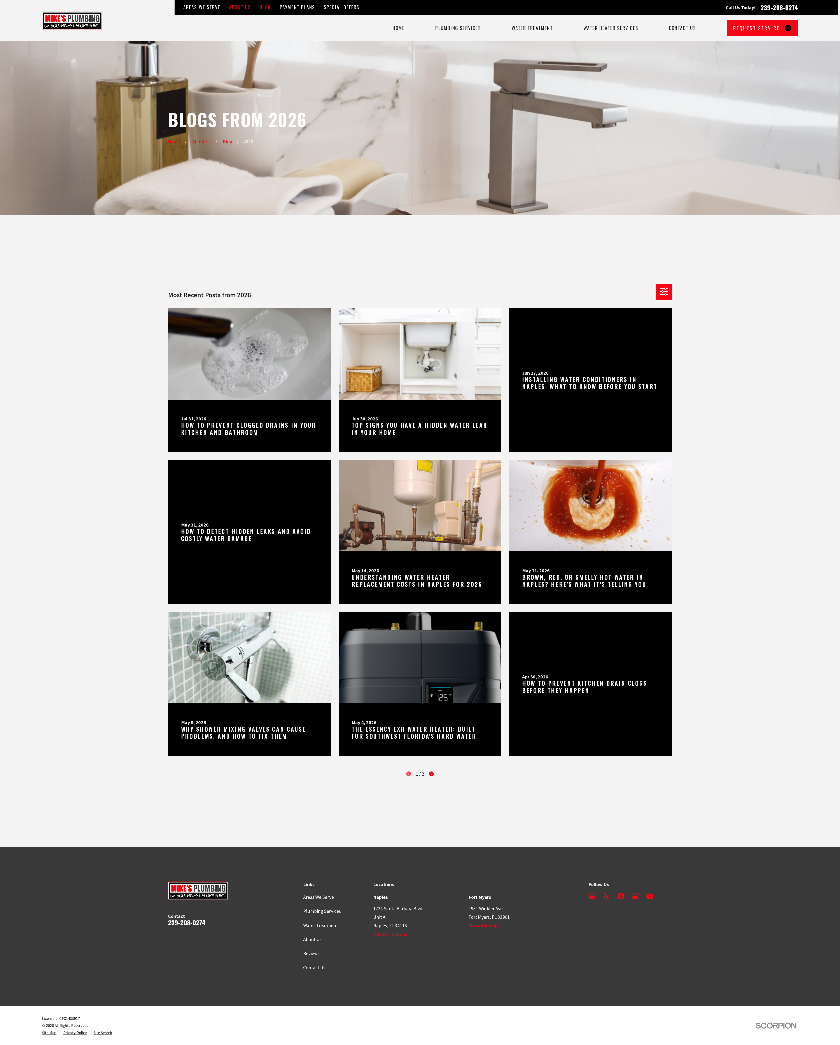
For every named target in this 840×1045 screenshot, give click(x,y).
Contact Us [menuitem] (682, 27)
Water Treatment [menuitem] (532, 27)
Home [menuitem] (399, 27)
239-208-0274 (779, 7)
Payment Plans (297, 7)
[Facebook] (621, 896)
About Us (240, 7)
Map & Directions (390, 934)
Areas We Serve (201, 7)
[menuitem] (49, 1032)
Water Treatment (320, 925)
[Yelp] (606, 896)
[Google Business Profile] (591, 896)
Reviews (311, 953)
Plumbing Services (322, 911)
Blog (265, 7)
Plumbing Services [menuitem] (458, 27)
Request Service (756, 28)
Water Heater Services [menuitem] (610, 27)
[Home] (72, 21)
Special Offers (342, 7)
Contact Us (314, 967)
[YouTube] (649, 896)
